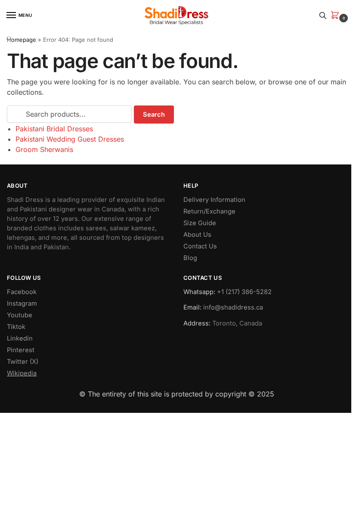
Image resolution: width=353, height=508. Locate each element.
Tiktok (16, 327)
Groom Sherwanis (44, 149)
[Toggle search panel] (323, 15)
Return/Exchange (209, 211)
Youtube (19, 315)
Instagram (22, 303)
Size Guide (199, 223)
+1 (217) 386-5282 (244, 292)
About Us (197, 235)
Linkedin (20, 338)
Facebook (22, 292)
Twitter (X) (22, 362)
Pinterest (20, 350)
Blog (190, 258)
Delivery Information (214, 200)
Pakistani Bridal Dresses (54, 128)
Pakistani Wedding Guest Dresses (69, 139)
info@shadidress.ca (233, 307)
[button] (337, 15)
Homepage (21, 39)
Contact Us (200, 246)
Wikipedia (22, 373)
